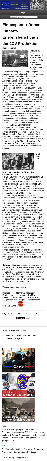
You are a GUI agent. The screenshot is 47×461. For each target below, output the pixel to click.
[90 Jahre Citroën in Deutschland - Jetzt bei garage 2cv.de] (18, 397)
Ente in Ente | (39, 435)
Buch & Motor (8, 429)
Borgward (28, 449)
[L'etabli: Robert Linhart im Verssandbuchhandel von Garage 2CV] (20, 306)
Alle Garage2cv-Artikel (12, 449)
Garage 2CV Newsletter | (13, 438)
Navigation (23, 12)
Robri (27, 438)
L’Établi (14, 306)
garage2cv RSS (9, 441)
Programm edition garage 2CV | (16, 432)
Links (33, 438)
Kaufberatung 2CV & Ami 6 (25, 452)
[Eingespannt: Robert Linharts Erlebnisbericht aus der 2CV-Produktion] (23, 306)
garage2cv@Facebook (26, 429)
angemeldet (17, 335)
